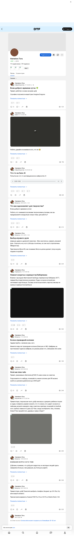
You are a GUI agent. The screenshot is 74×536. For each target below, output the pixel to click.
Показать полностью (17, 98)
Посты (12, 73)
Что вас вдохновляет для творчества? (27, 206)
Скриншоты (18, 271)
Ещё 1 (26, 68)
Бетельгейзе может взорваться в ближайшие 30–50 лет (38, 520)
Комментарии (20, 73)
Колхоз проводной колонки (22, 340)
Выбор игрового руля (19, 238)
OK (68, 527)
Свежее (12, 78)
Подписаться (45, 55)
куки (13, 527)
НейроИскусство (19, 85)
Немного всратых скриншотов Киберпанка (28, 275)
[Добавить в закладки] (16, 162)
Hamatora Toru (20, 83)
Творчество (18, 398)
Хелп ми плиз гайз (18, 372)
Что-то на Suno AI (18, 173)
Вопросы (17, 203)
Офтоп (17, 114)
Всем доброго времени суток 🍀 (24, 88)
